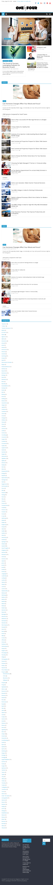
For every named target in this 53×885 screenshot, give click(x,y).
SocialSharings (5, 740)
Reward (3, 697)
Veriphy (3, 806)
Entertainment (7, 38)
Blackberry (4, 379)
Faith (3, 482)
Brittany (3, 394)
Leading (3, 578)
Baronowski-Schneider (7, 362)
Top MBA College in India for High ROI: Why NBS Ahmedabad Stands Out (29, 205)
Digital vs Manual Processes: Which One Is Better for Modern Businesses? (29, 198)
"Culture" (4, 326)
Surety (3, 763)
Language (4, 573)
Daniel (3, 450)
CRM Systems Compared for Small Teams (15, 114)
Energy (3, 473)
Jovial (3, 567)
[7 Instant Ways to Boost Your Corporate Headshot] (31, 54)
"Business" (4, 324)
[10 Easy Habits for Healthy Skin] (6, 126)
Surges (3, 766)
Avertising (4, 356)
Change (3, 417)
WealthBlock (4, 813)
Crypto (3, 445)
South (3, 742)
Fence (3, 488)
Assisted (3, 353)
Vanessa (3, 800)
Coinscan (4, 428)
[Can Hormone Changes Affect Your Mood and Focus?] (26, 85)
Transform (4, 789)
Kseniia (3, 571)
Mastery (3, 593)
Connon (3, 432)
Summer (3, 761)
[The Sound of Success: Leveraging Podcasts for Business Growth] (14, 47)
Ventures (4, 804)
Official (3, 640)
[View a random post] (49, 14)
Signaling (4, 729)
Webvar (3, 815)
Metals (3, 599)
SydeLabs (4, 768)
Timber (3, 780)
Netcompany (4, 625)
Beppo (3, 364)
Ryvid (3, 706)
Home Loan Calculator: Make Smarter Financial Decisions (28, 183)
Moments (4, 610)
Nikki (3, 635)
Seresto (3, 719)
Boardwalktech (5, 385)
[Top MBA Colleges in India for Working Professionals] (6, 189)
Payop (3, 648)
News (4, 101)
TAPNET (3, 770)
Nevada (3, 627)
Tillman (3, 778)
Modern (3, 608)
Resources (4, 691)
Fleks (3, 499)
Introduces (4, 554)
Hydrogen (4, 541)
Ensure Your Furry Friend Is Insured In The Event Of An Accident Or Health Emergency (38, 66)
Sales (3, 708)
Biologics (4, 375)
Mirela (3, 605)
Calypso (3, 405)
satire (3, 710)
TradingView (4, 787)
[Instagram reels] (31, 47)
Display (3, 464)
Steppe (3, 753)
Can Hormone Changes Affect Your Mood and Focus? (21, 104)
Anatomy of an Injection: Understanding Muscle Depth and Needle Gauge (28, 134)
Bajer (3, 360)
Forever (3, 503)
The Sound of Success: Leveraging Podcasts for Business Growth (11, 65)
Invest (3, 556)
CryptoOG (4, 447)
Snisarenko (4, 738)
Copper (3, 439)
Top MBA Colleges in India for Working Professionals (27, 190)
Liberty (3, 582)
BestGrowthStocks (6, 366)
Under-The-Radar (5, 795)
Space (3, 744)
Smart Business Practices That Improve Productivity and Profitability (28, 212)
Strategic (4, 755)
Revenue (3, 695)
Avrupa (3, 358)
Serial (3, 721)
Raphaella (4, 687)
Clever (3, 424)
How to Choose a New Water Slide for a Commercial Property (26, 41)
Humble (3, 539)
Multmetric (4, 618)
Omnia (3, 642)
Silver (3, 731)
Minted (3, 603)
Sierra (3, 727)
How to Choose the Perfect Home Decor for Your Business (28, 156)
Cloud (3, 426)
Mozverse (4, 616)
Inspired (3, 546)
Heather (3, 533)
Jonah (3, 565)
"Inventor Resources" (6, 328)
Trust (3, 791)
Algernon (4, 336)
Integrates (4, 550)
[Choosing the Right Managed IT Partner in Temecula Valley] (6, 162)
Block (3, 381)
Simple (10, 61)
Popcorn (3, 667)
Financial (3, 492)
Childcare (4, 420)
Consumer (4, 437)
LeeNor (3, 580)
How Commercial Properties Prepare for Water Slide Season (29, 141)
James (3, 563)
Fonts (4, 676)
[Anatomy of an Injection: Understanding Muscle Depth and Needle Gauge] (6, 133)
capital (3, 407)
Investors (4, 558)
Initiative (3, 543)
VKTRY (3, 808)
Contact (5, 177)
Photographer (5, 659)
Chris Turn (14, 105)
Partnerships (4, 646)
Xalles (3, 825)
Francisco (4, 509)
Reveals (3, 693)
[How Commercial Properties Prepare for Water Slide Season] (6, 141)
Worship (3, 823)
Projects (3, 672)
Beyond (3, 371)
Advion (3, 334)
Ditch (3, 467)
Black (3, 377)
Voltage (3, 810)
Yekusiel (3, 827)
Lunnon (3, 588)
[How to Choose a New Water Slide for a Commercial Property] (26, 18)
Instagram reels (41, 47)
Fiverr (3, 496)
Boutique (4, 388)
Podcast (3, 663)
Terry (3, 776)
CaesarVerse (4, 403)
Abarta (3, 330)
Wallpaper (5, 680)
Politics (3, 665)
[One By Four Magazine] (3, 14)
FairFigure (4, 479)
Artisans (3, 351)
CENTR (3, 413)
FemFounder (4, 486)
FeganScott (4, 484)
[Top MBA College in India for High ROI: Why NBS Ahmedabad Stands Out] (6, 204)
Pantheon (4, 644)
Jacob (14, 43)
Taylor (3, 774)
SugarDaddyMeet (5, 759)
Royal (3, 704)
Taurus (3, 772)
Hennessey (4, 537)
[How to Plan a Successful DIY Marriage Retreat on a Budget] (6, 119)
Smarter (3, 736)
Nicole (3, 633)
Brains (3, 390)
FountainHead (5, 505)
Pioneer (3, 661)
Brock (3, 396)
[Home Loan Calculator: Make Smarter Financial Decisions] (6, 182)
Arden (3, 345)
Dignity (3, 460)
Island (3, 561)
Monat (3, 612)
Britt (3, 392)
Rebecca (3, 689)
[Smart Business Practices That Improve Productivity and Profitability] (6, 211)
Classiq (3, 422)
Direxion (3, 462)
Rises (3, 699)
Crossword (4, 443)
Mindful (3, 601)
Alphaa (3, 338)
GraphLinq (4, 524)
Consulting (4, 435)
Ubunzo (3, 793)
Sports (3, 748)
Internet (3, 552)
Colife (3, 430)
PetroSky (4, 655)
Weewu (3, 817)
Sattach (3, 712)
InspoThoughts (5, 548)
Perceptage (4, 652)
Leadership (4, 576)
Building (3, 398)
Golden (3, 522)
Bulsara (3, 400)
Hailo (3, 529)
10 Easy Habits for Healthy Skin (20, 127)
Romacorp (4, 701)
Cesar (3, 415)
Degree (3, 454)
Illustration (5, 61)
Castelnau (4, 411)
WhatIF (3, 819)
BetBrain (4, 368)
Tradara (3, 785)
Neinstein (4, 622)
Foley (3, 501)
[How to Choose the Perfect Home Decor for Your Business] (6, 155)
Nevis (3, 629)
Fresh (3, 514)
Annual (3, 343)
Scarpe (3, 716)
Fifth (3, 490)
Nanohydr (4, 620)
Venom (3, 802)
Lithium (3, 584)
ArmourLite (4, 349)
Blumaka (4, 383)
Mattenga (4, 595)
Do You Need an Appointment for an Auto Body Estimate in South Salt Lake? (29, 171)
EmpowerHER (5, 471)
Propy (3, 684)
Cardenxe (4, 409)
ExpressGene (4, 477)
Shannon (4, 723)
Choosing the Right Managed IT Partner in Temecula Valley (28, 163)
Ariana (3, 347)
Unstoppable (4, 798)
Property (3, 682)
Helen (3, 535)
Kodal (3, 569)
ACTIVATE (4, 332)
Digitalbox (4, 458)
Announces (4, 341)
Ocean (3, 637)
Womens (4, 821)
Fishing (3, 494)
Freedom (4, 511)
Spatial (3, 746)
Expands (3, 475)
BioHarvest (4, 373)
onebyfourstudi (15, 68)
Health (3, 531)
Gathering (4, 518)
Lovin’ (3, 586)
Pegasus (3, 650)
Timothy (3, 783)
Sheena (3, 725)
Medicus (3, 597)
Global (3, 520)
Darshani (4, 452)
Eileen (3, 469)
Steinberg (4, 751)
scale (3, 714)
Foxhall (3, 507)
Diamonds (4, 456)
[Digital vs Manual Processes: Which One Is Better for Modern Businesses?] (6, 197)
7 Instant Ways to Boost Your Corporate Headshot (43, 56)
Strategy (3, 757)
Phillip (3, 657)
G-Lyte (3, 516)
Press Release (5, 669)
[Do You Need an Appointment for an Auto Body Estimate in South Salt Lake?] (6, 170)
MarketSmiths (5, 590)
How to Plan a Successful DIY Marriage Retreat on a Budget (30, 0)
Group (3, 526)
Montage (4, 614)
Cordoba (3, 441)
